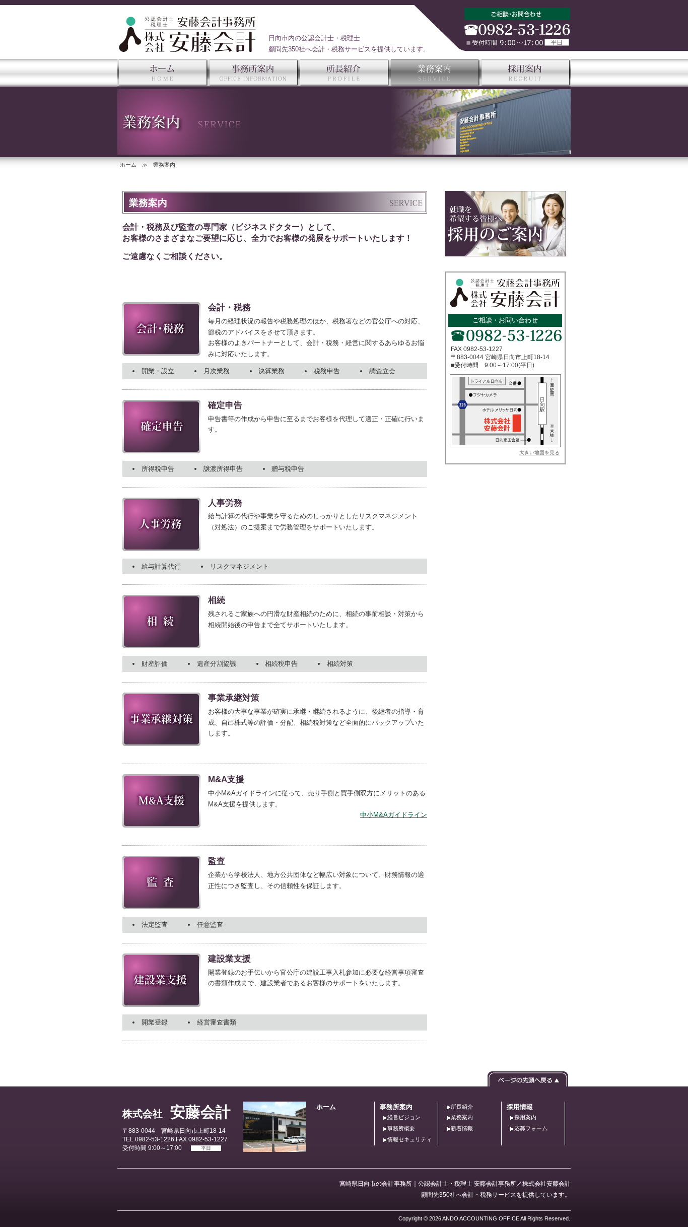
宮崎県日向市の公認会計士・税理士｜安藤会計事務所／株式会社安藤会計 (187, 34)
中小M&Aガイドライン (393, 815)
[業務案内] (434, 64)
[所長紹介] (344, 64)
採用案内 (525, 1117)
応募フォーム (530, 1128)
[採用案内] (525, 64)
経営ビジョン (404, 1117)
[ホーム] (162, 64)
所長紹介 (462, 1107)
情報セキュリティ (409, 1139)
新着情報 (462, 1128)
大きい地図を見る (539, 452)
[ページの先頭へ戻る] (528, 1076)
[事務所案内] (253, 64)
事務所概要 (401, 1128)
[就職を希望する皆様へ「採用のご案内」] (505, 196)
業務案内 (462, 1117)
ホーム (128, 165)
